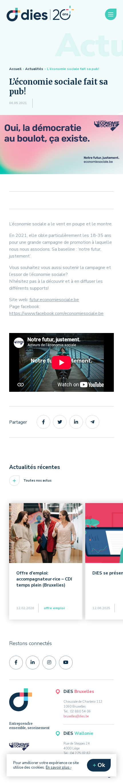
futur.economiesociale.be (54, 300)
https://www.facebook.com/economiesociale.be (56, 313)
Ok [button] (101, 765)
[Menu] (110, 14)
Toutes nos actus (37, 480)
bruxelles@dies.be (76, 716)
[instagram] (49, 662)
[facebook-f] (16, 662)
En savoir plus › (58, 767)
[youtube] (66, 662)
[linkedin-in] (32, 662)
